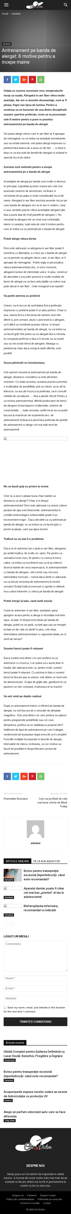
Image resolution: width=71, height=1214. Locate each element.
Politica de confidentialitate (20, 1199)
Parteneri (32, 1195)
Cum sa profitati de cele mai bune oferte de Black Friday (52, 802)
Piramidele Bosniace (16, 798)
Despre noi (18, 1195)
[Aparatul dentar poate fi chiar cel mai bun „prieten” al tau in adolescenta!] (13, 892)
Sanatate (16, 13)
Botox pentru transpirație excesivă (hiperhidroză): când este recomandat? (44, 875)
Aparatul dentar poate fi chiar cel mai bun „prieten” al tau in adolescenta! (44, 893)
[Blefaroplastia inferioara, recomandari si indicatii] (13, 910)
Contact (47, 1203)
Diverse (8, 1100)
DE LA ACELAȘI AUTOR (46, 861)
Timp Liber (10, 1120)
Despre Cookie (48, 1195)
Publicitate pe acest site (50, 1199)
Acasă (5, 13)
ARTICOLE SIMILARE (17, 861)
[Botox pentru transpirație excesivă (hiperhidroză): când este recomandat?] (13, 875)
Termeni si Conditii (30, 1203)
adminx (36, 843)
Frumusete (10, 1060)
